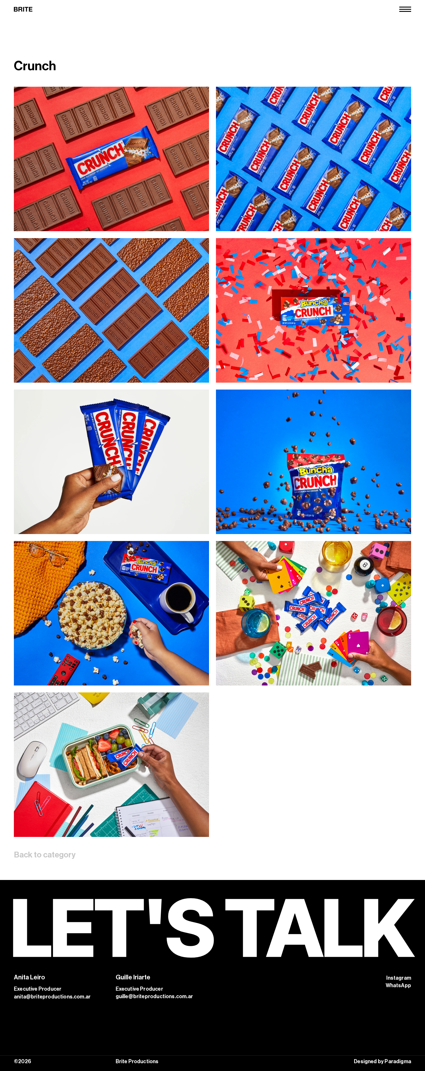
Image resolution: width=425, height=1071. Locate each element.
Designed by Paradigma (382, 1061)
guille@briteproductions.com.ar (154, 996)
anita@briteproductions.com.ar (52, 996)
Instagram (398, 978)
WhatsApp (398, 985)
